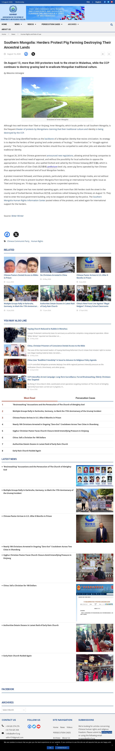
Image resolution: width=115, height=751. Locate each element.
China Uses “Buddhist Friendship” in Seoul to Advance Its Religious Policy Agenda (62, 360)
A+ (103, 54)
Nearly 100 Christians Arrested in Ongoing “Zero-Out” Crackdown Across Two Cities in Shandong (55, 424)
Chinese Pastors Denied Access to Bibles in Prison (21, 276)
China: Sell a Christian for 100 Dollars (29, 437)
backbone (49, 138)
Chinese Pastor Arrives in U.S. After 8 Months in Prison (92, 276)
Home (4, 34)
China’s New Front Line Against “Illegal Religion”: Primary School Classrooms (93, 304)
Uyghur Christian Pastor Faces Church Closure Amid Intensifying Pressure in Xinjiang (51, 431)
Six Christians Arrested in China (53, 275)
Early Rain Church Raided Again (27, 450)
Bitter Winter (18, 215)
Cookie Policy (62, 747)
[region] (55, 13)
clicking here (107, 732)
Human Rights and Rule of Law (31, 34)
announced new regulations (60, 155)
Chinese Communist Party (18, 241)
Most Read (29, 398)
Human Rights (37, 241)
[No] (112, 745)
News (13, 34)
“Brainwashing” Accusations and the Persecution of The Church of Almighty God (49, 404)
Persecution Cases (85, 398)
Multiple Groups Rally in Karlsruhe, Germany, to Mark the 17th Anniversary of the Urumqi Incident (21, 305)
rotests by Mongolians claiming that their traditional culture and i (58, 129)
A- (109, 54)
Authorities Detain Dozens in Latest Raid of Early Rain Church (57, 304)
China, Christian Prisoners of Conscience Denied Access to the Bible (56, 346)
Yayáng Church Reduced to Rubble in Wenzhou (47, 329)
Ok (50, 747)
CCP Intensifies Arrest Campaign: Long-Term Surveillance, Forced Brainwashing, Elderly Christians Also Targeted (69, 378)
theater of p (21, 129)
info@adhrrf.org (13, 733)
